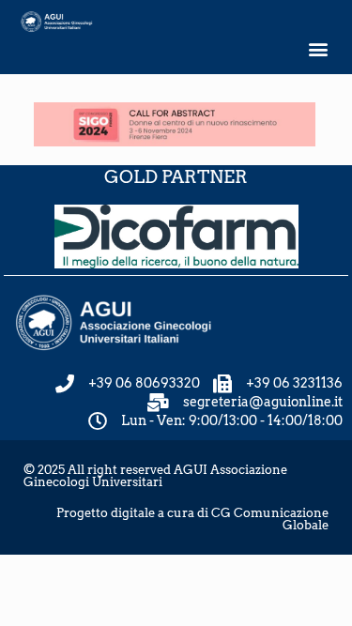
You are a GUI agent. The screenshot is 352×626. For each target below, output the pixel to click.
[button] (317, 49)
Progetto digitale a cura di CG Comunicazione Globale (192, 519)
